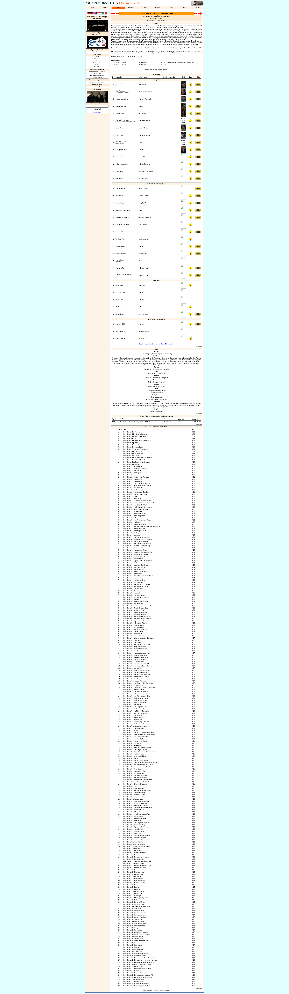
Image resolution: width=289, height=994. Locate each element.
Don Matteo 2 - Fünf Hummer (132, 475)
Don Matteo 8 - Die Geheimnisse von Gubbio (138, 765)
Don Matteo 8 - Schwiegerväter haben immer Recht (140, 762)
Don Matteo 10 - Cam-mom (132, 876)
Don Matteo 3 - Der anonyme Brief (134, 531)
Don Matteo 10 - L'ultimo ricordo (133, 891)
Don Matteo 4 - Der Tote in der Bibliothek (136, 537)
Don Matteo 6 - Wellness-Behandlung (135, 657)
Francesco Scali (120, 142)
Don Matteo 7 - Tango (130, 730)
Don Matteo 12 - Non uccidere (133, 966)
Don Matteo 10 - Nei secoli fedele (134, 902)
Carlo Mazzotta (151, 360)
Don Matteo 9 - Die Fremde (132, 820)
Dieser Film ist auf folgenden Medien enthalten (156, 416)
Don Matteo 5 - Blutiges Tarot (133, 589)
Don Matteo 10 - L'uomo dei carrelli (134, 868)
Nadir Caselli (119, 113)
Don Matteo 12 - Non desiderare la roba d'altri (138, 977)
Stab (97, 60)
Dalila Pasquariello (121, 164)
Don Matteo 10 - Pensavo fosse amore (136, 857)
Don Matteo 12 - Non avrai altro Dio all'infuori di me (140, 958)
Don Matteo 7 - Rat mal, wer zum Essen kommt (139, 735)
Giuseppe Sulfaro (121, 149)
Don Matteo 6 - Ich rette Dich (132, 668)
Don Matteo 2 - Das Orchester (133, 488)
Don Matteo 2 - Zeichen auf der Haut (135, 468)
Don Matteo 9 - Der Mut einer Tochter (135, 805)
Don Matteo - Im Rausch (131, 455)
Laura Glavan (119, 128)
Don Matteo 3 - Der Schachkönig (134, 528)
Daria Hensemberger (179, 403)
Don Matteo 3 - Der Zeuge (131, 522)
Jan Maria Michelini (156, 411)
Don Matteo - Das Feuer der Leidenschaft (136, 462)
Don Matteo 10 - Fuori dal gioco (133, 859)
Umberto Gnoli (176, 363)
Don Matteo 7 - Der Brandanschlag (134, 724)
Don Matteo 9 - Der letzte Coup (133, 810)
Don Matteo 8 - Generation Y (132, 769)
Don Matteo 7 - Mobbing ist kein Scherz (136, 698)
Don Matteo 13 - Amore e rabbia (133, 981)
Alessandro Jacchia (188, 358)
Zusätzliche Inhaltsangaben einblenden (156, 69)
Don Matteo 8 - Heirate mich (132, 758)
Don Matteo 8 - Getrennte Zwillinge (134, 756)
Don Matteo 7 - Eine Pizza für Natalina (136, 737)
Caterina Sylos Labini (122, 120)
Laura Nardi (119, 285)
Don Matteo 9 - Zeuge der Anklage (134, 797)
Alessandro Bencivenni (161, 358)
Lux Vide (152, 395)
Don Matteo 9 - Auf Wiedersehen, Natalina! (137, 846)
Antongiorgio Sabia (153, 390)
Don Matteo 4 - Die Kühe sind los (134, 580)
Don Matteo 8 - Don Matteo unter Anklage (136, 790)
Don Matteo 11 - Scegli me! (132, 928)
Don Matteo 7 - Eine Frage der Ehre (135, 707)
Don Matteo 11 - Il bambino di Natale (135, 956)
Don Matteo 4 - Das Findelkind (133, 582)
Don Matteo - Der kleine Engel (133, 447)
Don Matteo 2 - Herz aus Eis (132, 470)
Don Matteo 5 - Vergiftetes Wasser (134, 614)
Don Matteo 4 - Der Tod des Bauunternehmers (138, 576)
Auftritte (184, 7)
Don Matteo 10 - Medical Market (133, 863)
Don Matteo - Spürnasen (131, 443)
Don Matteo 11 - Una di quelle (133, 936)
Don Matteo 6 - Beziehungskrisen (134, 679)
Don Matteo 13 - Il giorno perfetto (134, 979)
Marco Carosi (148, 369)
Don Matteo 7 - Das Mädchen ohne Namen (137, 696)
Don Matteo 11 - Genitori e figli (133, 938)
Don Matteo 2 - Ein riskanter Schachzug (136, 483)
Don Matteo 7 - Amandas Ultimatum (135, 726)
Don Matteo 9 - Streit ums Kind (133, 831)
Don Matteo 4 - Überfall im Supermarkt (136, 541)
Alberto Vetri (119, 232)
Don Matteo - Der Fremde (131, 432)
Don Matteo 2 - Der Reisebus (132, 479)
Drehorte (197, 7)
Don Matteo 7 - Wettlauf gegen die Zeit (136, 722)
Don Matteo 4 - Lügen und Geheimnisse (136, 565)
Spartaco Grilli (120, 324)
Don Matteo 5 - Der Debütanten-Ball (135, 612)
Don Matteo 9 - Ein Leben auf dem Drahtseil (137, 807)
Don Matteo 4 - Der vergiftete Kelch (135, 550)
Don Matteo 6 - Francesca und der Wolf (136, 664)
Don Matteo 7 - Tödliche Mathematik (135, 700)
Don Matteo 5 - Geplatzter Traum (134, 610)
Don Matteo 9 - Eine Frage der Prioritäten (136, 823)
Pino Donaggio (146, 354)
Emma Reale (119, 260)
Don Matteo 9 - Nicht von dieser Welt (135, 803)
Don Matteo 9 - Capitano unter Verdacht (136, 827)
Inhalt (97, 56)
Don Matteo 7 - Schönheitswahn (133, 728)
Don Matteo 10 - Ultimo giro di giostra (135, 898)
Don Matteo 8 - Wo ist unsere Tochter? (136, 782)
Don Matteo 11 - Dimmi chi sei (133, 943)
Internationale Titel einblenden (156, 20)
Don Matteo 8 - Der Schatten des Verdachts (137, 780)
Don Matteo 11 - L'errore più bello (134, 904)
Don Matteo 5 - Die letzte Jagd (133, 604)
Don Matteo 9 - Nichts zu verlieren (134, 838)
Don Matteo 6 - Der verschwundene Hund (136, 653)
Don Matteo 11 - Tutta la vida (132, 951)
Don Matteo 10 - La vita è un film (134, 880)
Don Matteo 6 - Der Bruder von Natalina (136, 677)
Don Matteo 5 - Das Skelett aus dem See (136, 597)
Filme (118, 7)
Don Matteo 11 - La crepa (131, 947)
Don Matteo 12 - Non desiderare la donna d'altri (138, 975)
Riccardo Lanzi (120, 292)
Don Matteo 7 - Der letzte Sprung (134, 689)
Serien (171, 7)
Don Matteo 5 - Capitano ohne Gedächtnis (137, 621)
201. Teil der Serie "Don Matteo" (156, 427)
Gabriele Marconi (121, 253)
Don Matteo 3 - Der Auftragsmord (134, 516)
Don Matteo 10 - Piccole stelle (133, 874)
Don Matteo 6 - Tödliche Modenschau (135, 655)
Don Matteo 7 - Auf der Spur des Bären (136, 694)
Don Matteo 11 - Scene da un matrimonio (136, 906)
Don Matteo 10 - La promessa (133, 878)
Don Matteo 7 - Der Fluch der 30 (133, 709)
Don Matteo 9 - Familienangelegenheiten (136, 835)
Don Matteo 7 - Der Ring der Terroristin (136, 711)
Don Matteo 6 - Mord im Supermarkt (135, 649)
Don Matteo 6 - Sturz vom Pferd (133, 662)
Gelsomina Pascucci (122, 225)
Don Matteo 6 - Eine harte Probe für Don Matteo (139, 687)
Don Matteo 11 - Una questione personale (136, 934)
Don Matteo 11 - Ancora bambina (134, 926)
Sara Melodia (158, 407)
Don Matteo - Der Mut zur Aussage (134, 436)
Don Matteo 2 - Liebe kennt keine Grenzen (137, 485)
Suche (105, 7)
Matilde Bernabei (117, 403)
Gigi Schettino (120, 331)
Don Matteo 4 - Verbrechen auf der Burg (136, 554)
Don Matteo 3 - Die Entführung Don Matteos (137, 507)
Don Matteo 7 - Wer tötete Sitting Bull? (136, 713)
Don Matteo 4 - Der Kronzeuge (133, 563)
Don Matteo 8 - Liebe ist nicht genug (135, 784)
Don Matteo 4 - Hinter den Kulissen (134, 567)
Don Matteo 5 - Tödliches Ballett (133, 625)
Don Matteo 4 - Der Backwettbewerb (135, 571)
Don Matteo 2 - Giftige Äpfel (132, 466)
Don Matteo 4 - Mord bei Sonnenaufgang (136, 546)
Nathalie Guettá (120, 106)
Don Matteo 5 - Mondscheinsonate (134, 591)
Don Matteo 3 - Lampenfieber (132, 511)
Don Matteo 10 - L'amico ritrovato (134, 883)
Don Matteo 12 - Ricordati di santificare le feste (138, 962)
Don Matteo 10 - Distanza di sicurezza (135, 855)
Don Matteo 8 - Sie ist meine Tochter (135, 741)
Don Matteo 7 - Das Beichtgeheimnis (135, 739)
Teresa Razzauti (153, 386)
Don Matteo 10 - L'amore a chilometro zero (137, 865)
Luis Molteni (119, 196)
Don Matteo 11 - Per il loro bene (133, 911)
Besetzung (97, 58)
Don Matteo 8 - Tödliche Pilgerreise (134, 754)
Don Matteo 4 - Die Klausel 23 (133, 548)
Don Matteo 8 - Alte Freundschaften (135, 775)
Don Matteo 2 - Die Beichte (132, 498)
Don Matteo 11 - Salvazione (132, 908)
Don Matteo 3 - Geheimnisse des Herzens (137, 501)
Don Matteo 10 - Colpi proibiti (132, 850)
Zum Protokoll (97, 52)
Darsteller (131, 7)
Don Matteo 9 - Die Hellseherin (133, 829)
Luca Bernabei (138, 403)
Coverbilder (97, 67)
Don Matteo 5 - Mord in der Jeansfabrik (136, 608)
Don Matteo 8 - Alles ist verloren (133, 788)
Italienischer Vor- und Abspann (97, 82)
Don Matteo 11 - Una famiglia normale (135, 932)
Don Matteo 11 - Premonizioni (133, 949)
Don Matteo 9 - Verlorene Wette (133, 816)
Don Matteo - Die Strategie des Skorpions (137, 440)
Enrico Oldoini (155, 361)
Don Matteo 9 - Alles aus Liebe (133, 799)
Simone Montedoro (121, 99)
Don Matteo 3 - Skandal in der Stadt (135, 505)
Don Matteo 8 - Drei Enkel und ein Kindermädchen (139, 752)
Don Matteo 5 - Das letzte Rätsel (134, 595)
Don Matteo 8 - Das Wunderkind (133, 773)
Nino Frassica (120, 91)
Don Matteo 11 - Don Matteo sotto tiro (135, 941)
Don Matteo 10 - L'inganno (131, 889)
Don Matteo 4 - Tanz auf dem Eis (134, 556)
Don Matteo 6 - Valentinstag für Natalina (136, 670)
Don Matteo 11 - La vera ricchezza (134, 913)
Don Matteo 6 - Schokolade (132, 642)
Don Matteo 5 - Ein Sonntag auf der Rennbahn (138, 606)
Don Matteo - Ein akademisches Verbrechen (137, 458)
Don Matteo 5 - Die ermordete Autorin (135, 586)
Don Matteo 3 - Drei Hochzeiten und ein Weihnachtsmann (142, 526)
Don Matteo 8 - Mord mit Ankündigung (135, 760)
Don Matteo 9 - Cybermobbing (133, 812)
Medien (157, 7)
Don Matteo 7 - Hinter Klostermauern (135, 702)
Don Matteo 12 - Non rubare (132, 971)
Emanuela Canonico (125, 361)
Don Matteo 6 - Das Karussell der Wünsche (137, 666)
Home (92, 7)
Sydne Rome (119, 203)
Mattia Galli (119, 300)
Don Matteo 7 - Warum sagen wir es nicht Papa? (139, 732)
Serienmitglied (97, 62)
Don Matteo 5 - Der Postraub (132, 634)
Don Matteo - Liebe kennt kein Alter (134, 460)
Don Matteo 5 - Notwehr (131, 599)
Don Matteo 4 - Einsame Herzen (133, 578)
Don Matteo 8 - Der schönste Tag (134, 771)
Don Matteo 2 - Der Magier (132, 473)
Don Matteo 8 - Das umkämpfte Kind (135, 777)
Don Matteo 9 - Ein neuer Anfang (134, 792)
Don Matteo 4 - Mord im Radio (133, 558)
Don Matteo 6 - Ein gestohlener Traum (135, 672)
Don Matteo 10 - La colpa (131, 848)
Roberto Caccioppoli (122, 217)
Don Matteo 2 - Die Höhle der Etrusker (135, 492)
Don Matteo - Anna (129, 438)
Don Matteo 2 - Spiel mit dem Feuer (135, 494)
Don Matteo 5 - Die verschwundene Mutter (137, 616)
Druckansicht (97, 112)
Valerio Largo (119, 314)
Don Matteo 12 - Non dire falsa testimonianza (138, 973)
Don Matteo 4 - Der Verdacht (132, 574)
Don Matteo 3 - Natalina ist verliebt (134, 524)
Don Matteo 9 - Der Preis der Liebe (134, 818)
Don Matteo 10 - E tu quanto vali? (134, 870)
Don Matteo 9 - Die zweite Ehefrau (134, 795)
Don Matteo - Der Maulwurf (132, 464)
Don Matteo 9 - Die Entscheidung (134, 825)
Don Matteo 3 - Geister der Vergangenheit (136, 509)
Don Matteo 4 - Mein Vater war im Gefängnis (137, 539)
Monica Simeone (153, 382)
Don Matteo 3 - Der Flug (131, 533)
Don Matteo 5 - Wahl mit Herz (133, 631)
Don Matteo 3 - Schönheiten (132, 518)
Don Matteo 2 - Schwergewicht (133, 481)
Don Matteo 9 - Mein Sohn (132, 833)
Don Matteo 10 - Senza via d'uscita (134, 853)
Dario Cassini (119, 178)
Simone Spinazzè (121, 188)
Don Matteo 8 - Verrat (130, 786)
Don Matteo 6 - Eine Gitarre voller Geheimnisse (138, 683)
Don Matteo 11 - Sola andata (132, 945)
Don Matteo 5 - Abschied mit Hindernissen (137, 636)
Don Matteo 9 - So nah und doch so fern (136, 814)
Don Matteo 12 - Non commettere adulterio (137, 968)
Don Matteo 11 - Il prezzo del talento (135, 915)
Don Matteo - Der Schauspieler (133, 453)
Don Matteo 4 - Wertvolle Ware (133, 569)
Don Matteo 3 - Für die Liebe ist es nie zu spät (138, 503)
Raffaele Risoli (120, 338)
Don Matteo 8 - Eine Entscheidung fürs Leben (138, 767)
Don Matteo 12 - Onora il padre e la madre (137, 964)
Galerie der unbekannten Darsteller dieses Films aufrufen (156, 344)
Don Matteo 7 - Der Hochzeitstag (134, 717)
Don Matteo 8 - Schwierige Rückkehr (135, 750)
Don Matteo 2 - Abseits (130, 496)
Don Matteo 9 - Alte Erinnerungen (134, 844)
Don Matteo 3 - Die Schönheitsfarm (134, 513)
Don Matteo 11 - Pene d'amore (133, 930)
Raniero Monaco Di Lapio (123, 274)
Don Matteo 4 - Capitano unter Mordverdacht (137, 561)
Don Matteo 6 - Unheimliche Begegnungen (137, 674)
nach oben (199, 72)
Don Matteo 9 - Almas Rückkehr (133, 842)
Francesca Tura (157, 403)
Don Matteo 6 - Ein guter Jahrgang (134, 681)
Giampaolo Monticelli (152, 378)
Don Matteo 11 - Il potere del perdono (135, 953)
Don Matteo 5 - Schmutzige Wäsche (135, 623)
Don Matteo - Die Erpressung (132, 451)
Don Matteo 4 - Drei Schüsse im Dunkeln (136, 584)
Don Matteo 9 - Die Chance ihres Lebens (136, 801)
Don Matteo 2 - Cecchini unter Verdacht (136, 477)
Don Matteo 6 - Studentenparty (133, 685)
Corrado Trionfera (140, 405)
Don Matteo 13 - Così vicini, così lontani (136, 986)
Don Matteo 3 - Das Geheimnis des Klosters (137, 520)
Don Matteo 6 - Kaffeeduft (131, 640)
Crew (144, 7)
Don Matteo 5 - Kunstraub (131, 593)
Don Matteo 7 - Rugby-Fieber (132, 715)
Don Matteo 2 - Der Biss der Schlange (135, 490)
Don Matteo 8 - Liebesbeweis (132, 745)
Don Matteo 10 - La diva (131, 887)
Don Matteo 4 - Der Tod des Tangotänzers (137, 543)
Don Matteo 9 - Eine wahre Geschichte (136, 840)
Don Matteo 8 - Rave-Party (132, 743)
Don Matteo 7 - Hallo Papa (132, 704)
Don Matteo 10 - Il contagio (132, 895)
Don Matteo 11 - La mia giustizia (133, 921)
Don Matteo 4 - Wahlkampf (132, 535)
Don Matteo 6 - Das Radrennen (133, 651)
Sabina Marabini (156, 363)
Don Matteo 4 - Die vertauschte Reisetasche (137, 552)
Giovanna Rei (119, 268)
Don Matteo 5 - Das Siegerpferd (133, 627)
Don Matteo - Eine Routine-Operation (135, 434)
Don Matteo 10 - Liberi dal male (133, 872)
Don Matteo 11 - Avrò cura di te (133, 919)
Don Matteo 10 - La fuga (131, 900)
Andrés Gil (118, 157)
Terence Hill (97, 86)
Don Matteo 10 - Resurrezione (133, 893)
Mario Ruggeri (186, 361)
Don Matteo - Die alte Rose (132, 445)
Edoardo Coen (120, 246)
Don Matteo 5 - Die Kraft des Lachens (135, 601)
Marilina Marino (120, 307)
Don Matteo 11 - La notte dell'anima (134, 923)
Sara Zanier (119, 171)
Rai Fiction (159, 395)
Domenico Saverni (188, 360)
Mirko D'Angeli (173, 405)
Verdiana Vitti (119, 239)
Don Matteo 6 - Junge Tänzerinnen (134, 646)
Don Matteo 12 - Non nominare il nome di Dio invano (140, 960)
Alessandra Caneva (118, 358)
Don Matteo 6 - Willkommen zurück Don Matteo (138, 638)
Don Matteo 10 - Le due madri (133, 885)
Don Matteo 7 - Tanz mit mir (132, 719)
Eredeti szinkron (97, 77)
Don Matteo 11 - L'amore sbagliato (134, 917)
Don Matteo (171, 48)
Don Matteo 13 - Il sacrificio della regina (136, 984)
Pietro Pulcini (119, 135)
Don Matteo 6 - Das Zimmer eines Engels (136, 644)
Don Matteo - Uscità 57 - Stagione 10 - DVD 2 (135, 422)
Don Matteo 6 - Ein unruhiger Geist (134, 659)
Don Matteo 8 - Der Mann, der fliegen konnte (137, 747)
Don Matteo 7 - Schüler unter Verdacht (135, 692)
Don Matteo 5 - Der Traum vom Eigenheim (137, 619)
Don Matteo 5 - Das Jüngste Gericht (135, 629)
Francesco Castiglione (122, 210)
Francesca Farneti (152, 399)
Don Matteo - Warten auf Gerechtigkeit (136, 449)
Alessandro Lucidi (152, 373)
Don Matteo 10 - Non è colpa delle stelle (137, 861)
